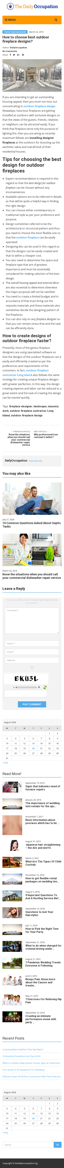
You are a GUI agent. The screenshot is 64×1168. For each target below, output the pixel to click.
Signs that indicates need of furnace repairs (42, 788)
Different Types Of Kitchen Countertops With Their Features (31, 1076)
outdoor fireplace (27, 237)
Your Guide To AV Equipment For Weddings (23, 1069)
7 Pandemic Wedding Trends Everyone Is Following (43, 964)
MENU (11, 19)
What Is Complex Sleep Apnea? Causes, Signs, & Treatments (31, 1062)
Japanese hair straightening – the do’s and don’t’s (42, 846)
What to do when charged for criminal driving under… (43, 947)
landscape (40, 406)
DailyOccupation (18, 47)
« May (5, 762)
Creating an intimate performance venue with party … (40, 1019)
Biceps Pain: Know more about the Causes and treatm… (40, 982)
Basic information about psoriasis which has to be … (42, 821)
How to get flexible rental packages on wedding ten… (42, 880)
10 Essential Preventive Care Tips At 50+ (21, 1056)
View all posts (35, 461)
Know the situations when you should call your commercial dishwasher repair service (31, 576)
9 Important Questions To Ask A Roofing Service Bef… (42, 897)
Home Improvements (15, 32)
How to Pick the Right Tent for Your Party (41, 930)
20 (33, 748)
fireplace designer (20, 406)
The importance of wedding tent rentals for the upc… (42, 805)
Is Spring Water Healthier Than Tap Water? (22, 1049)
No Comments (9, 51)
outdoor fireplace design (27, 415)
